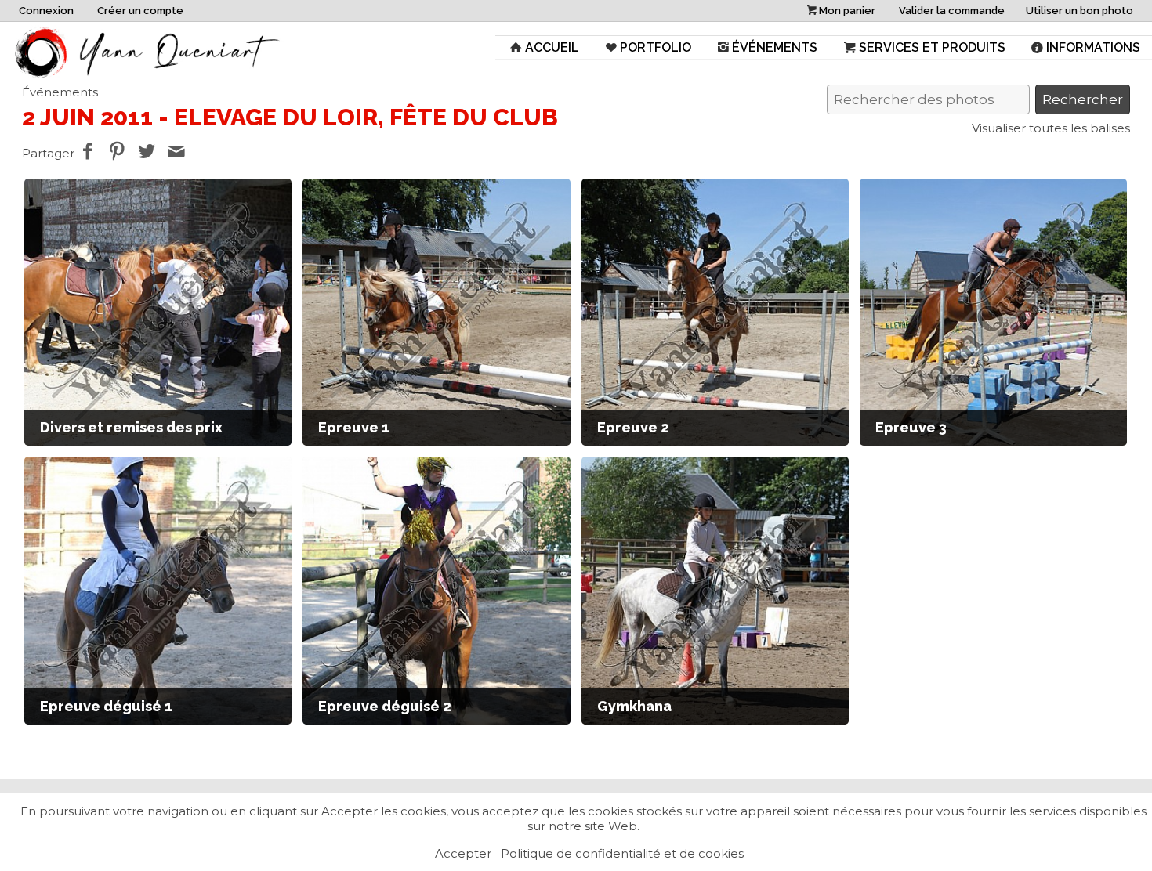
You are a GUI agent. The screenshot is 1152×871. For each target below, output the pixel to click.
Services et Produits (932, 47)
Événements (774, 47)
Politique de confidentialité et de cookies (622, 853)
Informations (1093, 47)
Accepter (463, 853)
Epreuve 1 (353, 427)
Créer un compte (140, 10)
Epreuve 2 (633, 427)
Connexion (46, 10)
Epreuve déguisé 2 (384, 706)
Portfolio (655, 47)
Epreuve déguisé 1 (106, 706)
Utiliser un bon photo (1079, 10)
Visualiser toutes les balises (1051, 128)
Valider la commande (952, 10)
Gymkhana (634, 706)
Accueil (552, 47)
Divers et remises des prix (131, 427)
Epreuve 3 (911, 427)
